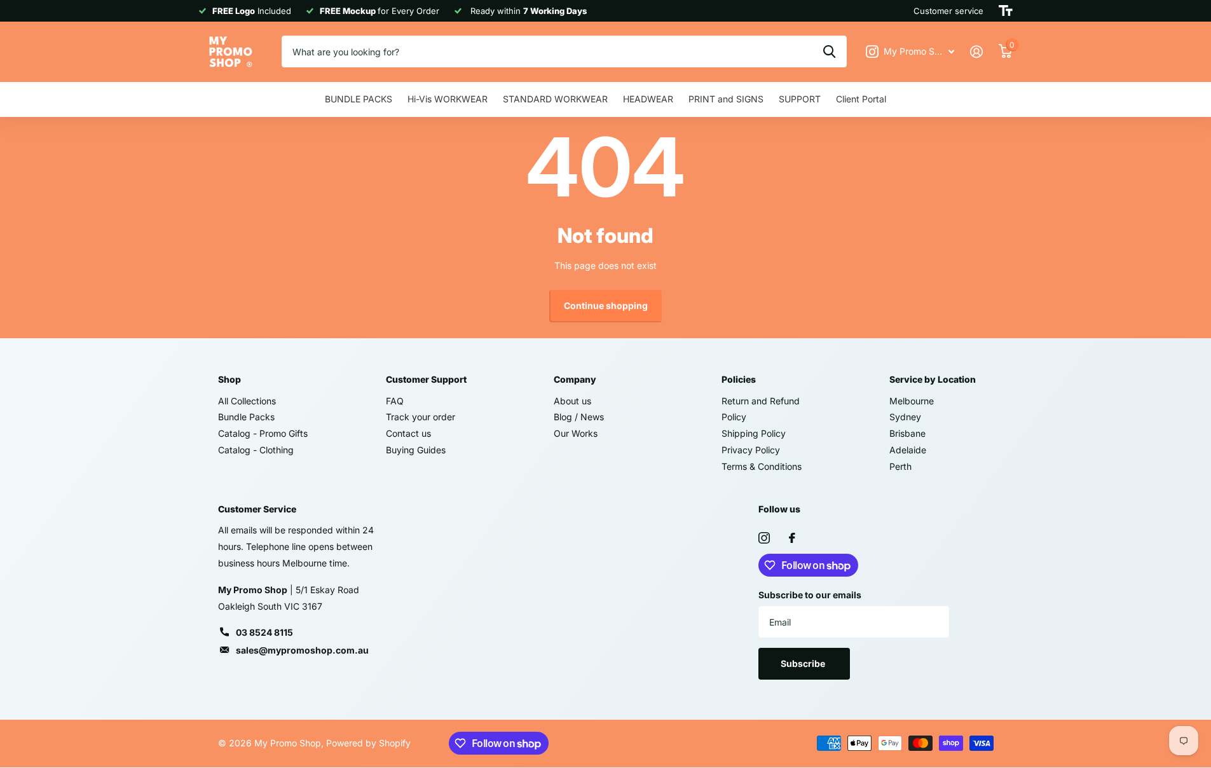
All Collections (247, 400)
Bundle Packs (246, 416)
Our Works (576, 433)
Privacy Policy (751, 449)
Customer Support (426, 379)
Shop (229, 379)
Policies (739, 379)
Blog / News (579, 416)
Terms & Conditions (762, 466)
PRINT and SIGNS (725, 98)
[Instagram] (764, 538)
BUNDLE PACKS (358, 98)
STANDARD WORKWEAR (555, 98)
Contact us (408, 433)
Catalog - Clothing (256, 449)
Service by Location (932, 379)
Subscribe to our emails (809, 594)
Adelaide (907, 449)
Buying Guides (416, 449)
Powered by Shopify (368, 742)
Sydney (905, 416)
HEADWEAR (648, 98)
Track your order (420, 416)
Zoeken (829, 51)
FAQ (395, 400)
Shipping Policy (754, 433)
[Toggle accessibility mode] (1006, 11)
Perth (900, 466)
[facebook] (792, 538)
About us (572, 400)
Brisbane (907, 433)
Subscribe (804, 663)
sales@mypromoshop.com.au (302, 650)
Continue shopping (606, 305)
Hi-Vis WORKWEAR (447, 98)
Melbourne (911, 400)
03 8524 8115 (264, 632)
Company (575, 379)
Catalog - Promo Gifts (263, 433)
